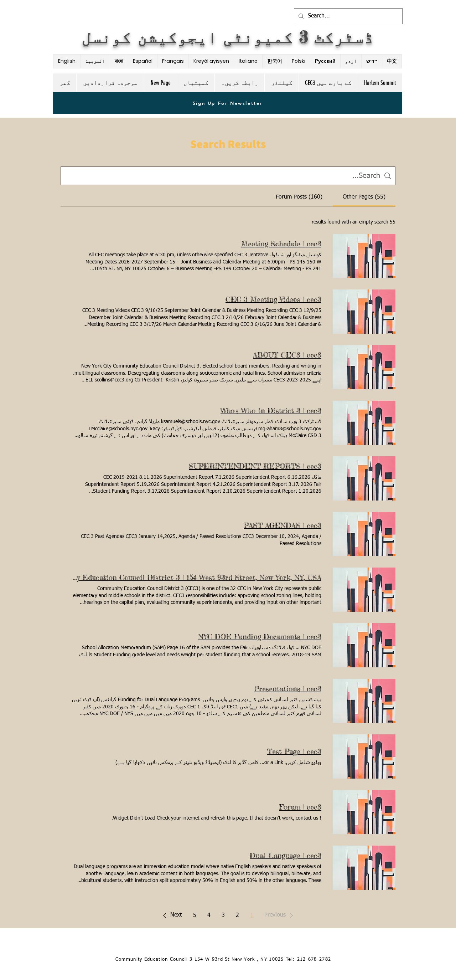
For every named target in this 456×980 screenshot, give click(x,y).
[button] (280, 915)
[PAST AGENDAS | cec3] (364, 534)
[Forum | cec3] (364, 812)
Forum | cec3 (300, 806)
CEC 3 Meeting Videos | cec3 (273, 299)
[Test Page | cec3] (364, 756)
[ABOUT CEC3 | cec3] (364, 367)
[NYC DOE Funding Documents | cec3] (364, 645)
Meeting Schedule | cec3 (281, 243)
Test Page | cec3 (294, 751)
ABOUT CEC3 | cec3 (287, 354)
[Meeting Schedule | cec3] (364, 256)
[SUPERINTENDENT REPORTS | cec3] (364, 478)
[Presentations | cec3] (364, 701)
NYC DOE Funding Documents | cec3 (259, 636)
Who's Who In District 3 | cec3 (271, 410)
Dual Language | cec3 (285, 855)
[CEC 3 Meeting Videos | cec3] (364, 311)
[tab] (364, 197)
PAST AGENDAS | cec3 (282, 525)
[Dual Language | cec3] (364, 868)
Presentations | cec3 (287, 688)
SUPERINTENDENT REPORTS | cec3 (255, 466)
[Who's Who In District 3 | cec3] (364, 423)
